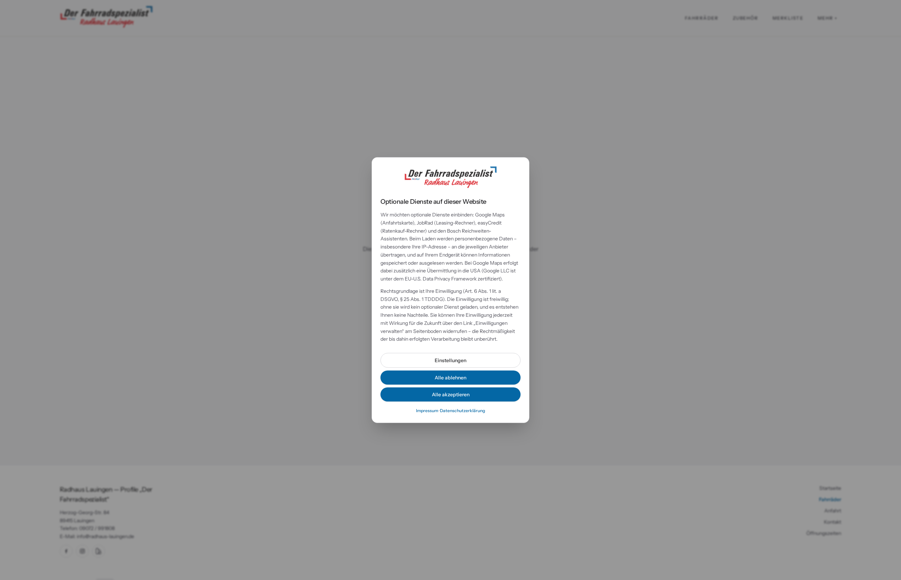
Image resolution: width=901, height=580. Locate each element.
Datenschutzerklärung (462, 410)
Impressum (427, 410)
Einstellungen (450, 360)
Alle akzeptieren (451, 394)
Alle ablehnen (450, 377)
